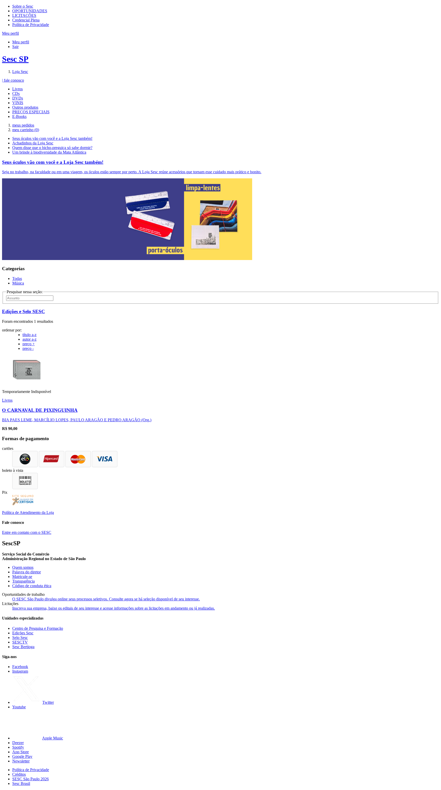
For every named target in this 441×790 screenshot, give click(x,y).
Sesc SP (15, 59)
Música (18, 283)
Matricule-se (22, 576)
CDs (16, 93)
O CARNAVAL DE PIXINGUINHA (40, 410)
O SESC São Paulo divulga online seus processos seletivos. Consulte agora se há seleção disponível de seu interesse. (106, 599)
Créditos (19, 774)
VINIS (17, 103)
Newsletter (21, 761)
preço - (28, 348)
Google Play (22, 756)
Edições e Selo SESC (23, 311)
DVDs (17, 98)
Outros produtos (25, 107)
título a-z (29, 334)
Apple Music (52, 738)
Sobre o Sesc (22, 6)
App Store (20, 752)
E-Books (19, 116)
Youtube (19, 707)
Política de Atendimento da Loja (28, 512)
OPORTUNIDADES (29, 11)
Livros (17, 89)
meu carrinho (25, 130)
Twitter (48, 702)
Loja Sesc (20, 71)
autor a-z (29, 339)
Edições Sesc (22, 633)
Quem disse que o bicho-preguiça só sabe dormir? (52, 147)
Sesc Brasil (21, 783)
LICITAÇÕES (24, 15)
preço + (28, 344)
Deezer (18, 742)
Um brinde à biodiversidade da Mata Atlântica (49, 152)
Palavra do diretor (26, 572)
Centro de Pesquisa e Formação (37, 628)
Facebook (20, 666)
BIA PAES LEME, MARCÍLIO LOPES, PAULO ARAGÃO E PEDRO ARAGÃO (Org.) (76, 420)
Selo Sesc (20, 637)
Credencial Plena (26, 20)
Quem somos (22, 567)
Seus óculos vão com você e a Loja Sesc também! (52, 138)
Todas (17, 278)
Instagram (20, 671)
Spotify (18, 747)
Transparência (23, 581)
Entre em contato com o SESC (26, 532)
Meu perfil (20, 42)
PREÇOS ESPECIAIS (31, 112)
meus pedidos (23, 125)
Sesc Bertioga (23, 647)
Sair (15, 46)
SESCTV (20, 642)
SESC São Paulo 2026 (30, 779)
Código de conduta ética (31, 586)
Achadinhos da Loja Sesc (32, 143)
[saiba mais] (27, 383)
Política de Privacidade (30, 24)
